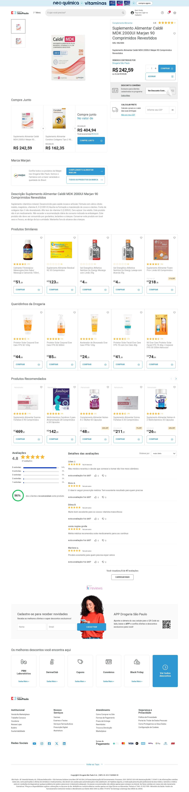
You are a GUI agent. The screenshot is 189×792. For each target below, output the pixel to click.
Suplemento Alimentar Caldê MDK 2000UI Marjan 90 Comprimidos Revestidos (26, 138)
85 (51, 357)
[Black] (94, 3)
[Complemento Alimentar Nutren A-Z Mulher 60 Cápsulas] (94, 399)
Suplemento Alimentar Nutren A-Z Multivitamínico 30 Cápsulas (161, 418)
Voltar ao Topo (93, 764)
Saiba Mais (125, 96)
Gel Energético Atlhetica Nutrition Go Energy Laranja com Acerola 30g (127, 270)
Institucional (18, 710)
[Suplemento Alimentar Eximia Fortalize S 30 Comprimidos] (127, 399)
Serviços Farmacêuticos (63, 724)
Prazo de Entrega (103, 721)
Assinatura (58, 731)
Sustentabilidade (18, 731)
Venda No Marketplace (20, 714)
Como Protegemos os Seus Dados (152, 724)
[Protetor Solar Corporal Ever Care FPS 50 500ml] (61, 324)
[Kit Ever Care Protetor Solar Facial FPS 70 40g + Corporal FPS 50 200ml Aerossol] (161, 324)
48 (84, 431)
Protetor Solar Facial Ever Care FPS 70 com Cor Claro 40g (127, 343)
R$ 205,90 (50, 144)
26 (151, 431)
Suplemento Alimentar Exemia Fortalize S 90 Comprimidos (26, 418)
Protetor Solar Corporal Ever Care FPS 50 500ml (59, 343)
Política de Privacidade (147, 717)
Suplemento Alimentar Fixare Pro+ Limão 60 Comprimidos (160, 269)
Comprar (165, 68)
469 (19, 431)
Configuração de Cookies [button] (148, 727)
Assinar (152, 76)
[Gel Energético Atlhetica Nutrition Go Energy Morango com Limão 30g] (94, 250)
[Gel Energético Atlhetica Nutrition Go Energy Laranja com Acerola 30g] (127, 250)
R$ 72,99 (83, 428)
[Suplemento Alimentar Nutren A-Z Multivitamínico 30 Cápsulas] (161, 399)
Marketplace (101, 731)
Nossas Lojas (16, 724)
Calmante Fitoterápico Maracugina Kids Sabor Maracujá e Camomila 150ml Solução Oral (26, 270)
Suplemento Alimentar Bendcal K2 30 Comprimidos (60, 269)
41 (118, 357)
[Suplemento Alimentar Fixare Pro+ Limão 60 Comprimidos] (161, 250)
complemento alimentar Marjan (81, 171)
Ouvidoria (15, 721)
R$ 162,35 (55, 148)
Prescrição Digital (61, 727)
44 (18, 357)
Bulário (14, 728)
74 (151, 357)
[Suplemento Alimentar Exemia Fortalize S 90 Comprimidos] (28, 399)
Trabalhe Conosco (18, 718)
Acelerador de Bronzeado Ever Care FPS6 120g (93, 343)
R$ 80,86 (123, 74)
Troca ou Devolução (104, 728)
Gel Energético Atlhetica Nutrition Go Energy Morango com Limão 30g (93, 270)
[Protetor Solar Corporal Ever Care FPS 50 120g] (28, 324)
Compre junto (87, 140)
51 (18, 282)
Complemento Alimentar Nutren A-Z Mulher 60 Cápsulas (94, 418)
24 (84, 357)
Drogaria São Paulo (121, 63)
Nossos (58, 711)
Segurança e (145, 711)
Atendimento (103, 710)
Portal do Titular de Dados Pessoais (152, 721)
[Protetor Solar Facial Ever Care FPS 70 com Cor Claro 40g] (127, 324)
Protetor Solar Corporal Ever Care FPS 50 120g (26, 343)
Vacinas (57, 717)
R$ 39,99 (150, 428)
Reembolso (100, 724)
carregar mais (122, 577)
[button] (18, 26)
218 (152, 282)
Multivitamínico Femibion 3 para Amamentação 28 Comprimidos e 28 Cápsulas (61, 419)
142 (52, 431)
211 (119, 431)
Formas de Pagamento (105, 718)
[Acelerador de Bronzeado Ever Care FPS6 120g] (94, 324)
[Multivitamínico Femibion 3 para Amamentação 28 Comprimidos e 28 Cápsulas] (61, 399)
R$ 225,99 (117, 428)
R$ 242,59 (22, 148)
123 (52, 282)
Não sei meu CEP (128, 115)
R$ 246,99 (151, 279)
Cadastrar (91, 627)
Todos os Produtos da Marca (83, 180)
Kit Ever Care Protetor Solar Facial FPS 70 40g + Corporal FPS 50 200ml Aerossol (160, 345)
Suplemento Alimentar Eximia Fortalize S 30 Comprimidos (126, 418)
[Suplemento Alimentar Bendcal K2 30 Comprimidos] (61, 250)
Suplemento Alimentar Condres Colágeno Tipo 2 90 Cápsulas (58, 138)
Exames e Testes (61, 721)
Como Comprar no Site (105, 714)
